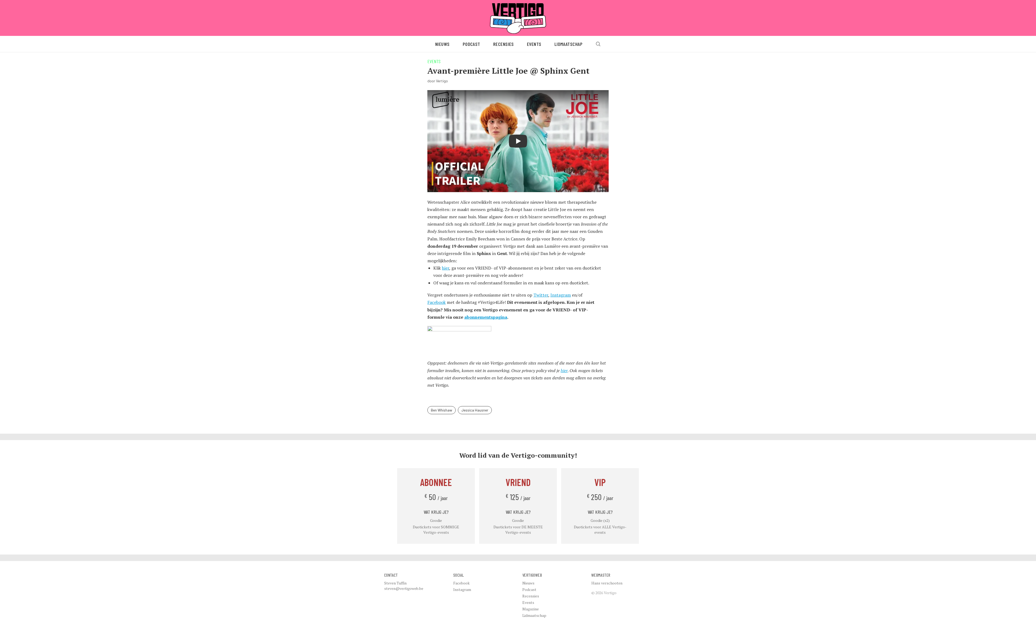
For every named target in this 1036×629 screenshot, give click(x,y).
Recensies (503, 44)
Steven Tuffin (395, 583)
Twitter (540, 295)
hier (445, 268)
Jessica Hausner (474, 410)
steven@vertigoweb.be (403, 588)
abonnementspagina (485, 317)
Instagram (560, 295)
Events (534, 44)
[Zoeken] (598, 44)
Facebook (436, 302)
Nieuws (442, 44)
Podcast (471, 44)
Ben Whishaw (441, 410)
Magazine (530, 608)
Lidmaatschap (568, 44)
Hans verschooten (606, 583)
